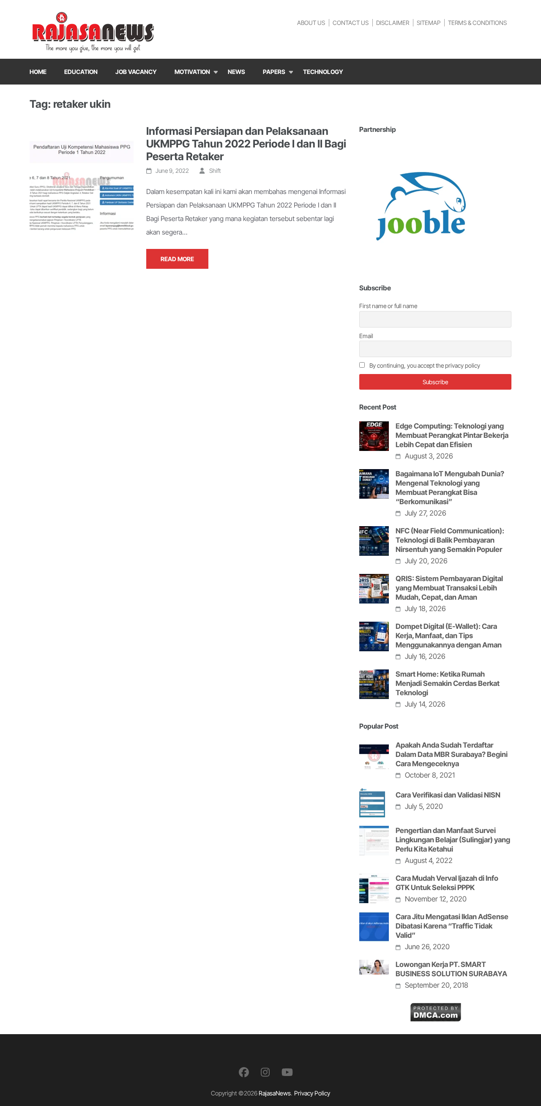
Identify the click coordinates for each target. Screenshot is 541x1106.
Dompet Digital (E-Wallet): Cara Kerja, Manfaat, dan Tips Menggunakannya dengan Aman (449, 635)
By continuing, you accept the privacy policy (424, 365)
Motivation (192, 71)
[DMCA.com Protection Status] (435, 1009)
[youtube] (287, 1072)
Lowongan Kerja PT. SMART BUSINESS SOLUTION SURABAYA (451, 969)
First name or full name (388, 305)
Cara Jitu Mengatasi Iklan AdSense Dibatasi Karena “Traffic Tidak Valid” (452, 925)
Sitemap (428, 22)
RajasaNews (275, 1093)
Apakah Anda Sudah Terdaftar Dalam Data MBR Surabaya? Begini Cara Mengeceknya (452, 754)
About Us (311, 22)
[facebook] (244, 1072)
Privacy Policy (312, 1093)
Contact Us (351, 22)
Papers (274, 71)
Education (81, 71)
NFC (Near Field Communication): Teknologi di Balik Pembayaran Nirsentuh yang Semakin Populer (450, 540)
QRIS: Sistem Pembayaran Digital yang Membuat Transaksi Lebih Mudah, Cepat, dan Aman (449, 587)
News (236, 71)
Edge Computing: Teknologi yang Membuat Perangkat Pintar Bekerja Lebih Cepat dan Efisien (452, 435)
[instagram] (265, 1072)
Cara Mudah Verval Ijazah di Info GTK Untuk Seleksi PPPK (447, 883)
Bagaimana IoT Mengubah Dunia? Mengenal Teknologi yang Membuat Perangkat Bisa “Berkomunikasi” (450, 488)
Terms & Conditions (477, 22)
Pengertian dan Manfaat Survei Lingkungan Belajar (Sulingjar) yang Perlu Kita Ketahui (453, 839)
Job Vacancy (136, 71)
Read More (177, 258)
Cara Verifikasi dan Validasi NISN (448, 795)
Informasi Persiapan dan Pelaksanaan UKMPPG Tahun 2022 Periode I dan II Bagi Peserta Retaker (246, 144)
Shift (215, 170)
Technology (323, 71)
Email (366, 335)
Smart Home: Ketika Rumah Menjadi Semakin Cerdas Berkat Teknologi (448, 683)
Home (38, 71)
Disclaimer (392, 22)
